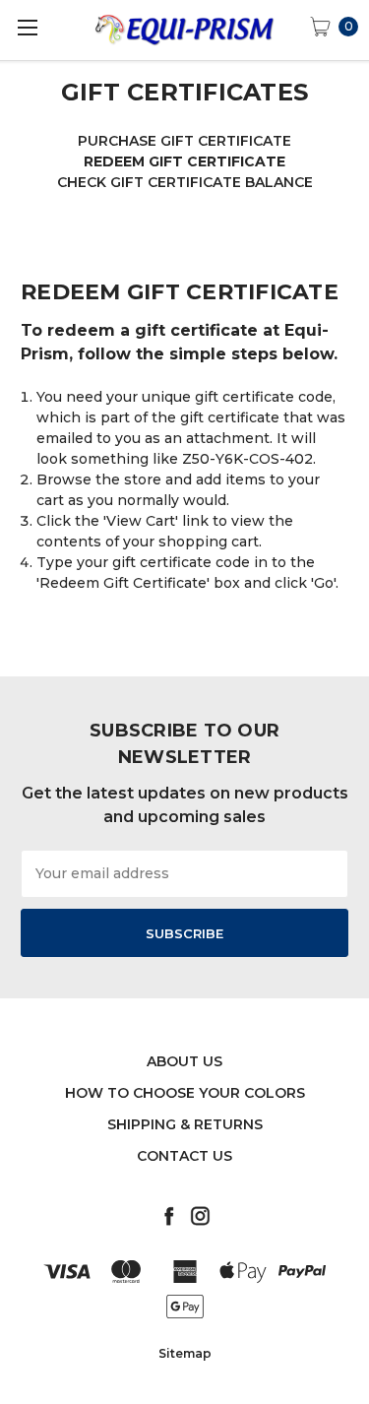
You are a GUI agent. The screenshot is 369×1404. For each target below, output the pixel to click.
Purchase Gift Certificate (184, 141)
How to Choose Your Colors (185, 1093)
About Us (184, 1061)
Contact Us (184, 1156)
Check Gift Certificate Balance (185, 182)
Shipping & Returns (185, 1124)
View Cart (140, 521)
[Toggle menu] (27, 27)
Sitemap (185, 1353)
